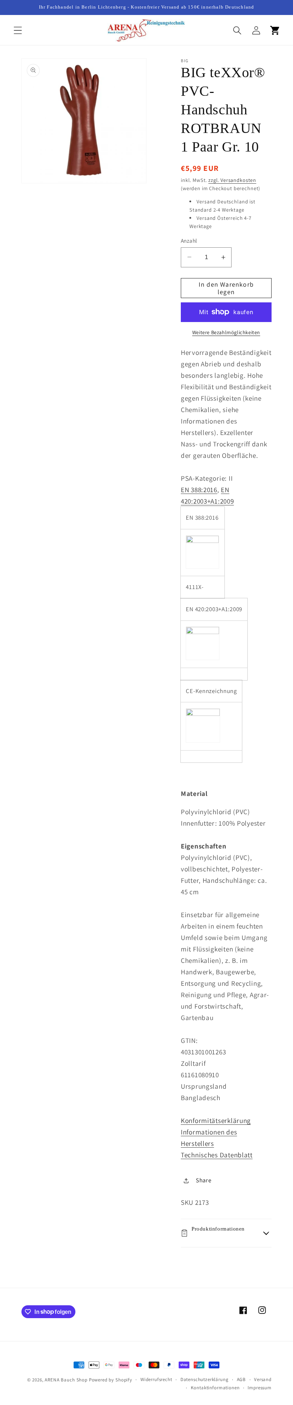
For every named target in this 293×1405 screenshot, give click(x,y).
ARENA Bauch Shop (66, 1380)
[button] (18, 30)
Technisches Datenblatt (217, 1154)
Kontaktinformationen (215, 1388)
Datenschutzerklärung (204, 1379)
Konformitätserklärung (216, 1120)
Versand (263, 1379)
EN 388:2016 (199, 489)
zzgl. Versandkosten (232, 180)
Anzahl (189, 240)
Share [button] (204, 1180)
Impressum (260, 1388)
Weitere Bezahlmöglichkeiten (226, 332)
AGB (241, 1379)
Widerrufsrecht (156, 1379)
